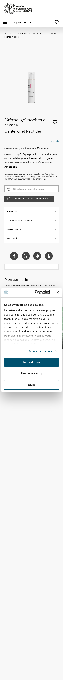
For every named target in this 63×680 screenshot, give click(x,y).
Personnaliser (29, 373)
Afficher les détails (40, 351)
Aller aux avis (52, 141)
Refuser (31, 384)
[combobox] (31, 22)
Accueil (7, 33)
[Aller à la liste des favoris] (57, 22)
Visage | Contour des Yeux (29, 33)
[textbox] (31, 189)
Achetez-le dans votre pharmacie (31, 198)
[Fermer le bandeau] (58, 292)
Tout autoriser (31, 362)
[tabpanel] (31, 79)
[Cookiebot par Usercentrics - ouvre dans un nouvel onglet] (37, 292)
